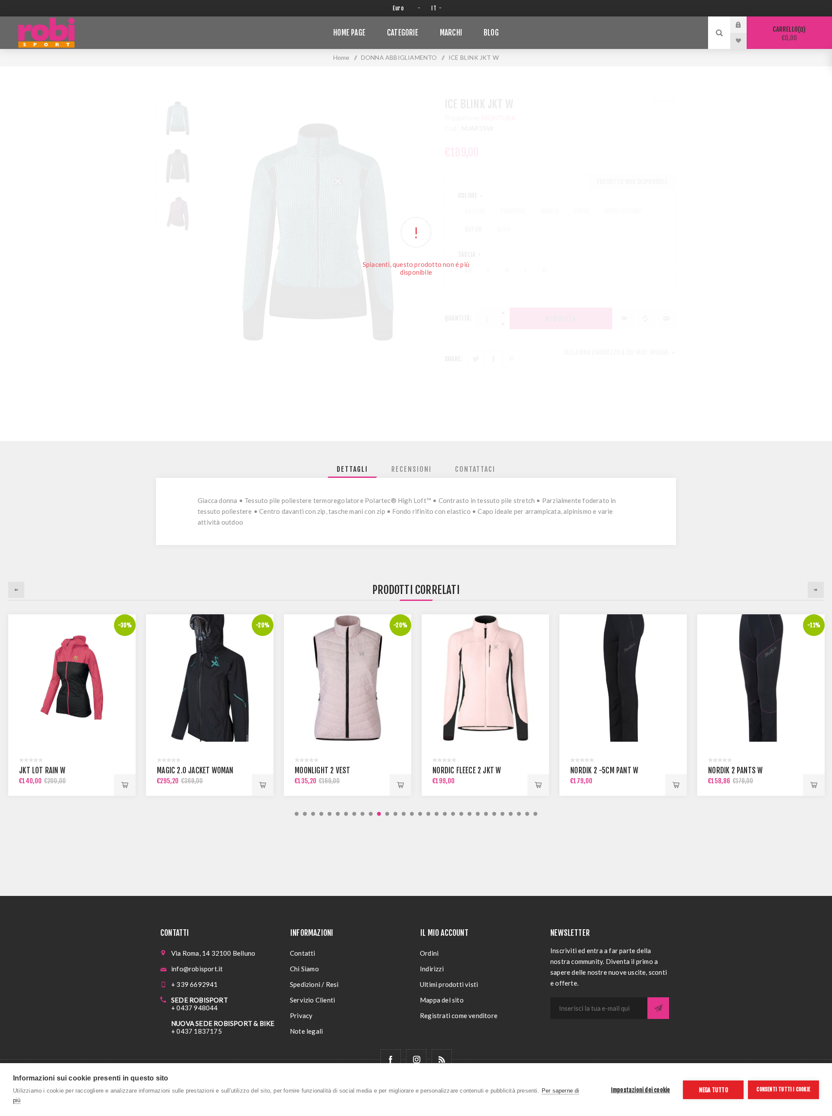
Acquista (125, 785)
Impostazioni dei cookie (640, 1089)
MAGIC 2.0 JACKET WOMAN (195, 770)
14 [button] (404, 814)
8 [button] (354, 814)
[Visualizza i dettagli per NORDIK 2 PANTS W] (761, 678)
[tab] (352, 469)
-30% (125, 625)
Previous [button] (16, 590)
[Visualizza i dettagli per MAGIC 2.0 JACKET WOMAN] (209, 678)
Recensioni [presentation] (411, 469)
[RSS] (442, 1059)
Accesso (745, 24)
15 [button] (412, 814)
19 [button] (445, 814)
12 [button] (387, 814)
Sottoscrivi (658, 1008)
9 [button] (362, 814)
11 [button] (379, 814)
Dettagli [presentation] (352, 469)
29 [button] (527, 814)
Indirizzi (432, 969)
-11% (813, 625)
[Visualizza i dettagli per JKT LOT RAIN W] (72, 678)
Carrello (788, 33)
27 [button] (511, 814)
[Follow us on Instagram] (416, 1059)
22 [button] (469, 814)
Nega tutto (713, 1089)
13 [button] (395, 814)
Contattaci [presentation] (475, 469)
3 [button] (313, 814)
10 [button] (371, 814)
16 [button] (420, 814)
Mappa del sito (442, 1000)
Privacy (301, 1015)
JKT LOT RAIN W (42, 770)
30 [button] (535, 814)
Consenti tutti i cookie (783, 1089)
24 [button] (486, 814)
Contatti (302, 953)
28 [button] (519, 814)
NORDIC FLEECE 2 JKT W (466, 770)
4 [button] (321, 814)
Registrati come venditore (458, 1015)
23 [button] (478, 814)
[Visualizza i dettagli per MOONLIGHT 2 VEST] (347, 678)
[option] (72, 705)
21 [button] (461, 814)
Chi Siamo (304, 969)
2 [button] (305, 814)
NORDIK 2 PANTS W (735, 770)
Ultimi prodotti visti (449, 984)
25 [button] (494, 814)
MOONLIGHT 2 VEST (322, 770)
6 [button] (338, 814)
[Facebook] (390, 1059)
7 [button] (346, 814)
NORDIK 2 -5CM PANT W (604, 770)
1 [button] (297, 814)
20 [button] (453, 814)
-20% (263, 625)
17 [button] (428, 814)
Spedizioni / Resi (314, 984)
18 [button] (437, 814)
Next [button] (816, 590)
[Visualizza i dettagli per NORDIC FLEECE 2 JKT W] (485, 678)
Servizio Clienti (312, 1000)
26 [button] (502, 814)
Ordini (429, 953)
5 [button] (330, 814)
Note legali (306, 1031)
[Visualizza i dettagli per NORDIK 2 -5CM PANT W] (623, 678)
